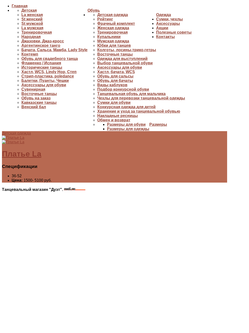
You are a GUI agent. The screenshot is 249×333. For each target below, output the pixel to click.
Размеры (158, 124)
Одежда (163, 15)
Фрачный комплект (116, 23)
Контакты (165, 37)
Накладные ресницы (117, 116)
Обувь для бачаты (115, 80)
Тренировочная (36, 32)
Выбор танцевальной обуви (125, 63)
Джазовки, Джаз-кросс (42, 41)
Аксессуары (168, 23)
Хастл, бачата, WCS (116, 72)
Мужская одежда (113, 41)
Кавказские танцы (39, 102)
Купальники (109, 37)
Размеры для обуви (126, 124)
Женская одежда (113, 28)
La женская (32, 15)
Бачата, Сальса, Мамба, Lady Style (54, 50)
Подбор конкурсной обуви (123, 89)
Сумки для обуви (114, 102)
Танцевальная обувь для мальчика (131, 94)
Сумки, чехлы (169, 19)
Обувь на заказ (36, 98)
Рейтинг (105, 19)
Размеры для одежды (128, 129)
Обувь (94, 10)
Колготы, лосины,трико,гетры (126, 50)
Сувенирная (33, 89)
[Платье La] (13, 138)
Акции (162, 28)
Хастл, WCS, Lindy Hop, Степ (49, 72)
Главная (19, 6)
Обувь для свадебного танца (49, 59)
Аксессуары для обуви (43, 85)
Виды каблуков (112, 85)
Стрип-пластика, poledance (47, 76)
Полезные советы (174, 32)
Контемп (29, 54)
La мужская (32, 28)
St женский (32, 19)
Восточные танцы (39, 94)
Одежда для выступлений (122, 59)
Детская (29, 10)
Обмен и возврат (113, 120)
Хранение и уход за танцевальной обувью (138, 111)
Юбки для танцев (114, 45)
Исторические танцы (41, 67)
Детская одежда (112, 15)
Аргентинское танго (40, 45)
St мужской (32, 23)
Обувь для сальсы (115, 76)
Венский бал (33, 107)
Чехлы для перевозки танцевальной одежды (141, 98)
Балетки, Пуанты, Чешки (45, 80)
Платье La (21, 153)
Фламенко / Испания (41, 63)
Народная (31, 37)
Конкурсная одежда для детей (126, 107)
